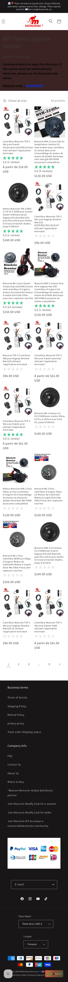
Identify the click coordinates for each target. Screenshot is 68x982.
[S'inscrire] (53, 884)
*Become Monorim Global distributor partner (30, 793)
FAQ (10, 756)
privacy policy (16, 723)
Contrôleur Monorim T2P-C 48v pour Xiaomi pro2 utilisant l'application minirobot (16, 425)
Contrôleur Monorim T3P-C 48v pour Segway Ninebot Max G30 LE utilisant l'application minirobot (16, 627)
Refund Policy (16, 715)
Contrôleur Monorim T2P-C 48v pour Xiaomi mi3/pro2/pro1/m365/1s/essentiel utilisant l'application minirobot (18, 147)
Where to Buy (16, 782)
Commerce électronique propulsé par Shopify (34, 975)
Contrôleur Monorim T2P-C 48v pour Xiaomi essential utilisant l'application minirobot (48, 360)
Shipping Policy (17, 706)
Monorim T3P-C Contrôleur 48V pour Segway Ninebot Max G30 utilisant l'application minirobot (16, 360)
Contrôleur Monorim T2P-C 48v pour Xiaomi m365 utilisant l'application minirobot (48, 627)
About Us (13, 773)
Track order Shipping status (24, 732)
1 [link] (8, 664)
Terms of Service (17, 697)
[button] (51, 21)
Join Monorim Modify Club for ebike (29, 812)
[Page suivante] (59, 664)
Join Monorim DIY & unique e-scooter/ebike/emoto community (28, 823)
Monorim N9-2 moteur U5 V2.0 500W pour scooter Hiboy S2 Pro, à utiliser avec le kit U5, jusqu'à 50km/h (49, 418)
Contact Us (14, 764)
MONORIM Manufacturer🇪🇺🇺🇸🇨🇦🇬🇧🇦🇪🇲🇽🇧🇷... (37, 971)
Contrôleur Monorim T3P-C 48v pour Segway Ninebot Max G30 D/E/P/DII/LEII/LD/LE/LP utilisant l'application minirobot (48, 224)
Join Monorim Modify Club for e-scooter (32, 803)
